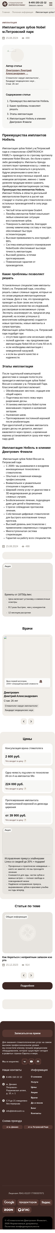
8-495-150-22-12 (37, 2)
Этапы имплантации (21, 114)
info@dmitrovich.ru (15, 1111)
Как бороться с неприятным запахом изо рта (27, 959)
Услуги (34, 1082)
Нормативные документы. (24, 1223)
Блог (33, 1108)
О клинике (36, 1076)
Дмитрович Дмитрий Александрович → (19, 72)
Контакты (36, 1113)
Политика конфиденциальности (22, 1226)
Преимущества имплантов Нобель (29, 101)
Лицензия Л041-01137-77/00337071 (26, 1193)
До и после (37, 1103)
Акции (34, 1092)
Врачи (34, 1097)
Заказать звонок (36, 5)
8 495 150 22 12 (14, 1077)
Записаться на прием (27, 1033)
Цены (34, 1087)
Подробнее (27, 985)
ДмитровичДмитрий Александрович (21, 694)
